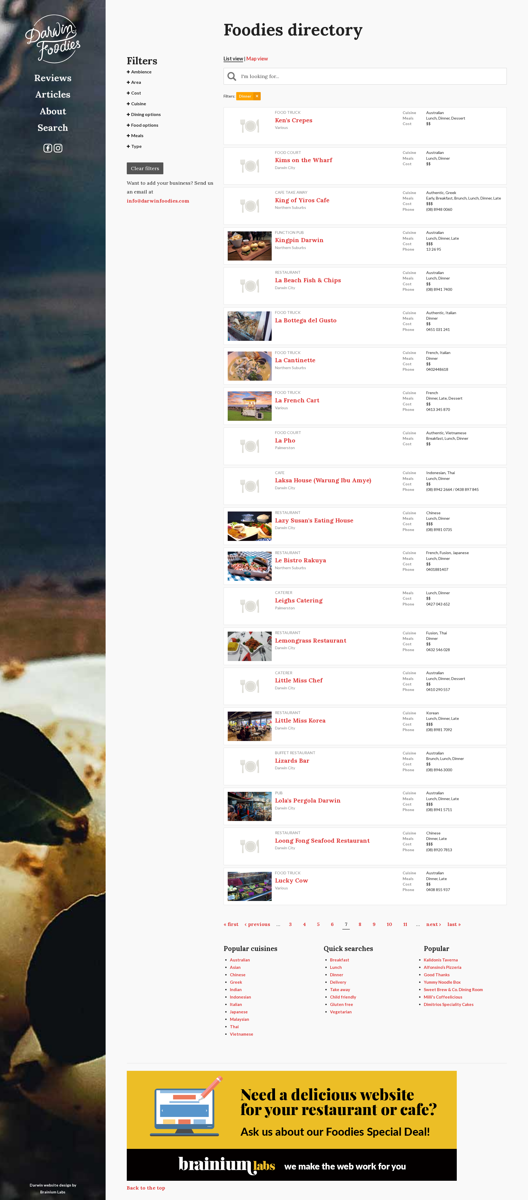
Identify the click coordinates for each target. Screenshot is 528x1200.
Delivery (338, 982)
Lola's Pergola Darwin (308, 800)
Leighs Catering (299, 600)
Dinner (336, 974)
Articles (52, 94)
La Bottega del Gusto (306, 320)
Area (136, 82)
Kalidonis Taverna (441, 959)
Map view (257, 59)
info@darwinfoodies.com (158, 201)
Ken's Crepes (293, 120)
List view (233, 59)
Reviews (53, 78)
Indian (236, 989)
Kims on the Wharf (303, 160)
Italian (236, 1004)
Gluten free (341, 1004)
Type (136, 146)
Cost (136, 92)
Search (53, 127)
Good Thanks (437, 974)
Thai (234, 1026)
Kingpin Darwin (299, 240)
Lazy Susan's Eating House (314, 520)
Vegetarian (341, 1011)
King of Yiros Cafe (302, 200)
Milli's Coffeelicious (443, 996)
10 (389, 924)
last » (454, 924)
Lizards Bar (292, 760)
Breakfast (339, 959)
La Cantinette (295, 360)
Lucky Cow (291, 880)
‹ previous (257, 924)
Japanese (239, 1011)
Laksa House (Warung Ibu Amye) (323, 480)
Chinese (238, 974)
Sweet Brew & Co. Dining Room (453, 989)
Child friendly (343, 996)
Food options (144, 125)
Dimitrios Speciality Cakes (449, 1004)
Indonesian (240, 996)
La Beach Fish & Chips (308, 280)
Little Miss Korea (300, 720)
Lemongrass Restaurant (310, 640)
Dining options (146, 114)
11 (405, 924)
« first (231, 924)
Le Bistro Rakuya (300, 560)
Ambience (141, 71)
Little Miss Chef (299, 680)
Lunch (336, 967)
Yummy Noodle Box (442, 982)
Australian (240, 959)
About (53, 111)
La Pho (285, 440)
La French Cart (297, 400)
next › (433, 924)
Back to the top (146, 1188)
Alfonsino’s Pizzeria (442, 967)
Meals (137, 135)
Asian (235, 967)
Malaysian (239, 1019)
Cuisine (138, 103)
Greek (236, 982)
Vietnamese (241, 1034)
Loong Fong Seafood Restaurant (322, 840)
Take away (340, 989)
